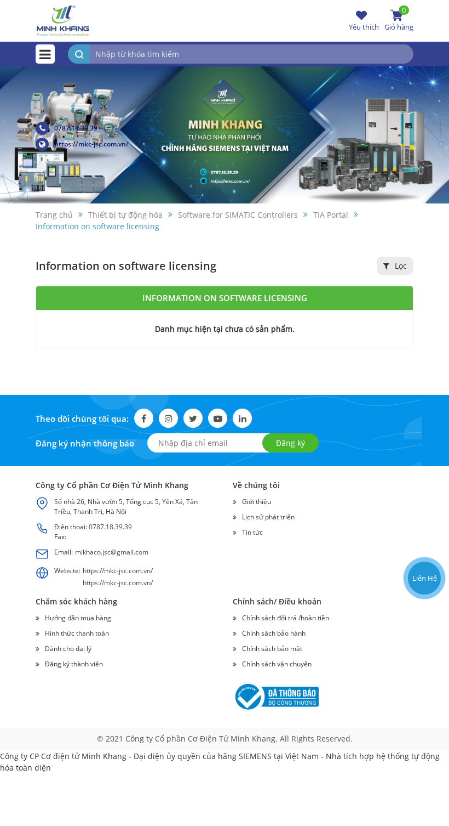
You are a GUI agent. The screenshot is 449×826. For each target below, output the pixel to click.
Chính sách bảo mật (272, 648)
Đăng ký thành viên (74, 664)
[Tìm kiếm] (79, 54)
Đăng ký (290, 443)
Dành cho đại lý (68, 648)
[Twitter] (193, 418)
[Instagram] (168, 418)
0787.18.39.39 (75, 128)
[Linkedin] (242, 418)
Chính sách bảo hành (274, 633)
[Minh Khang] (63, 20)
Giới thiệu (256, 501)
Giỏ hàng (398, 20)
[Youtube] (217, 418)
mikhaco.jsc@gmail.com (111, 552)
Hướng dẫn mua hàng (78, 618)
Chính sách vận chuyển (277, 664)
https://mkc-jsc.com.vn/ (91, 144)
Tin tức (252, 532)
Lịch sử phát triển (268, 517)
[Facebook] (143, 418)
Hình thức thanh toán (77, 633)
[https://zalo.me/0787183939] (423, 509)
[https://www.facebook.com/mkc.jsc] (423, 536)
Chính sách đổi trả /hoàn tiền (285, 618)
